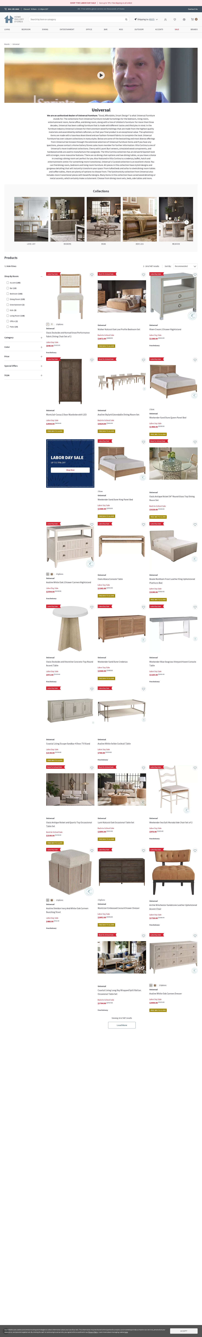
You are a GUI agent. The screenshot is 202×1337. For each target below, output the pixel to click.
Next (186, 222)
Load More (122, 1025)
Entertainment (67, 29)
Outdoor (139, 29)
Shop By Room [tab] (11, 276)
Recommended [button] (181, 266)
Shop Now (70, 470)
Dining (45, 29)
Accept (183, 1331)
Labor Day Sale (52, 342)
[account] (165, 19)
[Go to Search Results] (126, 19)
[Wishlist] (174, 19)
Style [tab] (6, 375)
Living (7, 29)
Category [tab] (8, 337)
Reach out (55, 969)
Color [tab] (7, 347)
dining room (90, 122)
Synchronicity (117, 171)
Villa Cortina (141, 145)
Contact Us (193, 9)
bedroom (132, 118)
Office (89, 29)
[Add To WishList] (91, 274)
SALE (177, 29)
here (126, 1332)
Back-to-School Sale (106, 335)
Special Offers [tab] (11, 365)
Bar (105, 29)
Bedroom (26, 29)
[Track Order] (184, 19)
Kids (121, 29)
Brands (194, 29)
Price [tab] (6, 356)
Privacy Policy (93, 1332)
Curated (116, 161)
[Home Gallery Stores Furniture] (14, 19)
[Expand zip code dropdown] (157, 19)
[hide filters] (10, 266)
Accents (159, 29)
